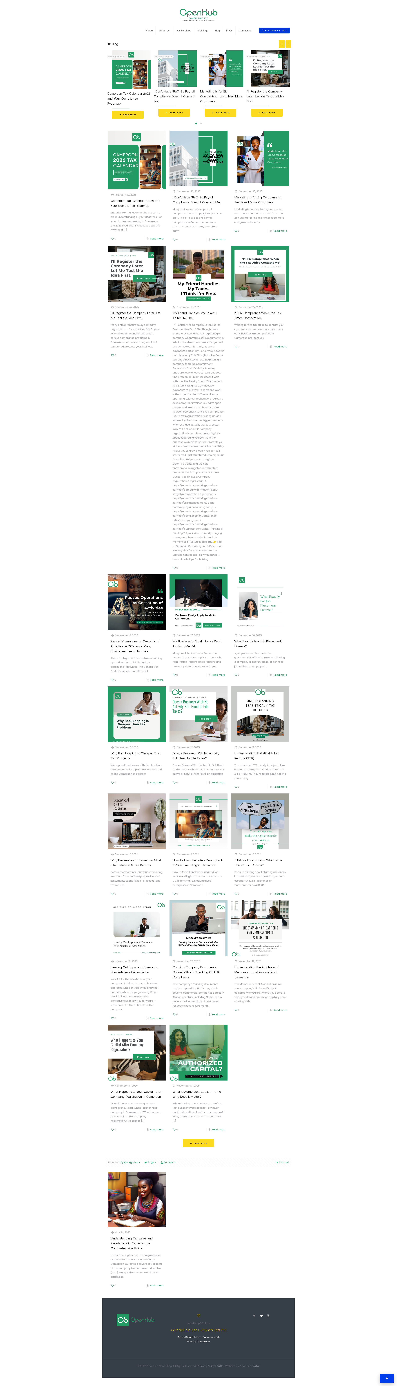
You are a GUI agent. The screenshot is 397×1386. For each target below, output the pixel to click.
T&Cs (220, 1366)
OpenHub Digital (249, 1366)
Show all (284, 1162)
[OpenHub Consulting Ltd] (198, 15)
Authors (168, 1162)
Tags (151, 1162)
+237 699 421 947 (276, 30)
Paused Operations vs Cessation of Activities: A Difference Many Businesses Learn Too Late (135, 646)
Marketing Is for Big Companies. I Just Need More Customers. (221, 96)
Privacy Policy (206, 1366)
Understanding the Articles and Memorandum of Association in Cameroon (256, 972)
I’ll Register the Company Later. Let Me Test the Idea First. (265, 96)
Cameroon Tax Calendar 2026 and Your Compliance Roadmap (129, 98)
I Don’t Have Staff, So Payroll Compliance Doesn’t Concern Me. (174, 96)
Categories (131, 1162)
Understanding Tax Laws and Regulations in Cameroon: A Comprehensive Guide (132, 1243)
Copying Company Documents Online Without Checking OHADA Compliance (196, 972)
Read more (156, 238)
